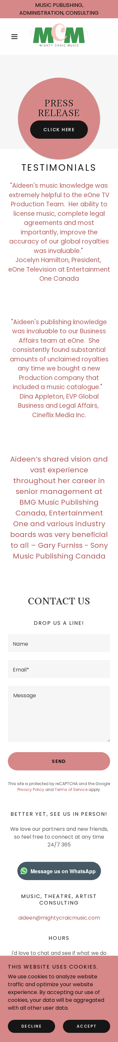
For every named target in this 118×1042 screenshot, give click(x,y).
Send (59, 761)
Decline (31, 1026)
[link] (59, 37)
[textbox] (59, 643)
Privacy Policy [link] (30, 789)
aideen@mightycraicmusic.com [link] (59, 918)
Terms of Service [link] (71, 789)
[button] (15, 36)
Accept (87, 1026)
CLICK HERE (59, 129)
